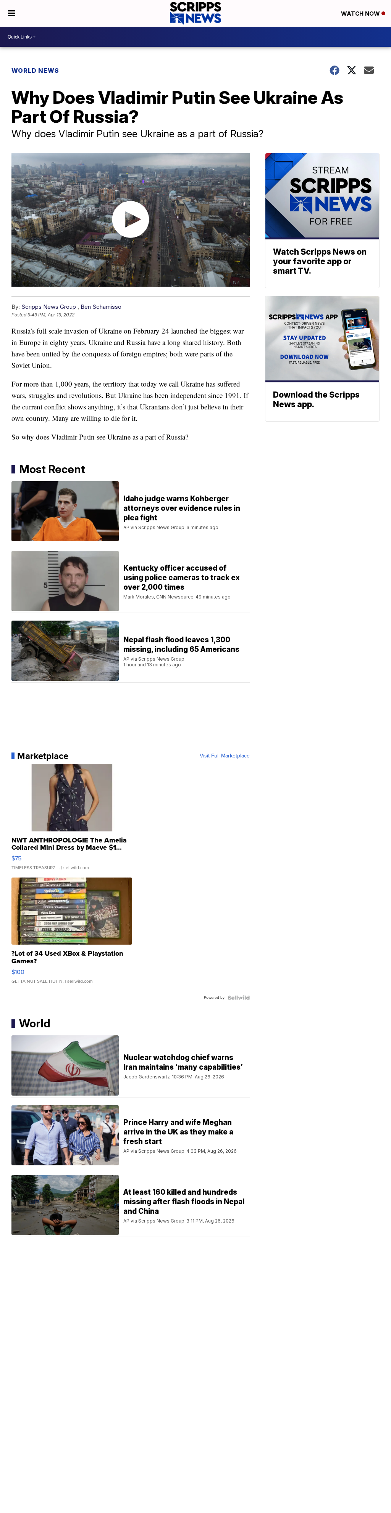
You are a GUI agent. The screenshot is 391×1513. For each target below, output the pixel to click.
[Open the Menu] (12, 13)
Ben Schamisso (101, 306)
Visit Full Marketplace (225, 756)
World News (35, 70)
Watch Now (361, 13)
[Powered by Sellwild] (239, 997)
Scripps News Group (48, 306)
